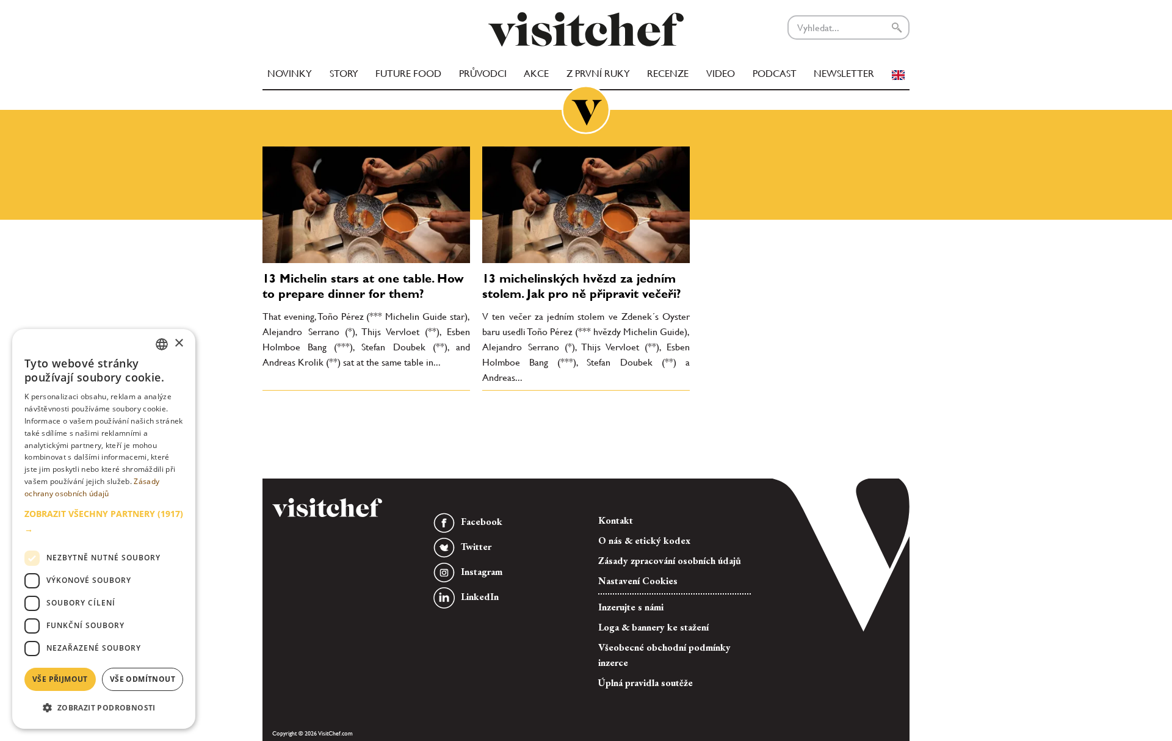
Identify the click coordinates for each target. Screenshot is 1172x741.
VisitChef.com (586, 29)
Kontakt (615, 520)
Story (344, 73)
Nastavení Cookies (638, 580)
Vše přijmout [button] (60, 679)
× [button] (178, 343)
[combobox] (162, 344)
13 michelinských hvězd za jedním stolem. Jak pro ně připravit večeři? (581, 286)
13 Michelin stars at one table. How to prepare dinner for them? (363, 286)
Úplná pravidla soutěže (645, 682)
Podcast (775, 73)
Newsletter (844, 73)
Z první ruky (598, 73)
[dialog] (103, 529)
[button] (103, 521)
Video (720, 73)
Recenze (668, 73)
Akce (536, 73)
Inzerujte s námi (631, 607)
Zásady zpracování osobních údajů (669, 560)
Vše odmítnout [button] (142, 679)
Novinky (289, 73)
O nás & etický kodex (644, 540)
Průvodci (483, 73)
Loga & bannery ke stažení (653, 627)
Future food (408, 73)
